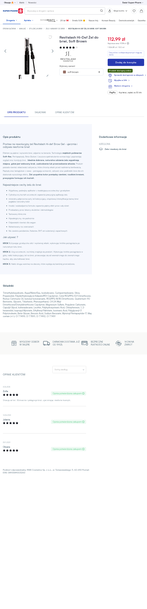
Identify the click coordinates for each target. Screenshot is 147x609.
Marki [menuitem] (21, 2)
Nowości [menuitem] (32, 2)
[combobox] (65, 10)
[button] (49, 20)
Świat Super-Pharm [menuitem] (131, 2)
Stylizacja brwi (36, 29)
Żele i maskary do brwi (55, 29)
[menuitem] (12, 20)
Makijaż (22, 29)
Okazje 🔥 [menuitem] (9, 2)
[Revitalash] (68, 56)
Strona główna (9, 29)
